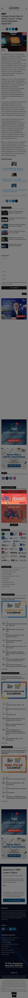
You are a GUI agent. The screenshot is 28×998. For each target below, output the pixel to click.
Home (2, 11)
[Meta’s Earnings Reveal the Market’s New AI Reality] (4, 246)
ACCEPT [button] (14, 993)
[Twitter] (10, 29)
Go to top (24, 194)
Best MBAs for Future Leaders (9, 572)
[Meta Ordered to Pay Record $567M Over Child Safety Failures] (4, 239)
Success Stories (5, 580)
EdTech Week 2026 (10, 792)
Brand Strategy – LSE (11, 714)
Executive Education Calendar (8, 584)
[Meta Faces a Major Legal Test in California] (4, 219)
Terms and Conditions (22, 988)
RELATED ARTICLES (6, 207)
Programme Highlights (7, 574)
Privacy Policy (11, 988)
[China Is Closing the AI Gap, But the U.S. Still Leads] (4, 232)
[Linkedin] (13, 29)
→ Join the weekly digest (14, 900)
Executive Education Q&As (8, 582)
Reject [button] (14, 996)
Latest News (7, 11)
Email (4, 885)
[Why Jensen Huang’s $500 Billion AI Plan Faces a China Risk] (4, 226)
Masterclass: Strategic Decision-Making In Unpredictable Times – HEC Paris (15, 719)
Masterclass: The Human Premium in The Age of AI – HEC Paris (15, 725)
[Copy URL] (16, 29)
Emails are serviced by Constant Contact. (14, 896)
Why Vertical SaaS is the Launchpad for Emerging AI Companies (14, 190)
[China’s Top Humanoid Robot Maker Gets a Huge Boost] (4, 213)
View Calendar (4, 669)
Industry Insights (5, 578)
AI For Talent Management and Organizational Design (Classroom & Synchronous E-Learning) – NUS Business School (15, 732)
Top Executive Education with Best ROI (10, 570)
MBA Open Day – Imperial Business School (16, 779)
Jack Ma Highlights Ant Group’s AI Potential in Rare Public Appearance (13, 169)
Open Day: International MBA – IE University (16, 788)
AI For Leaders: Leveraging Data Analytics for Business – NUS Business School (15, 659)
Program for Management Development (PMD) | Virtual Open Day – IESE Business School (15, 653)
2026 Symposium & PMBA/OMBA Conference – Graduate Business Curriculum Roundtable (16, 797)
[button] (2, 8)
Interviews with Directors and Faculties (10, 576)
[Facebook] (7, 29)
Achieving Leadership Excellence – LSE (15, 705)
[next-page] (4, 251)
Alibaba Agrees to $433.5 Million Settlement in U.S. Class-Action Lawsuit (14, 180)
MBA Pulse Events (6, 586)
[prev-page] (2, 251)
